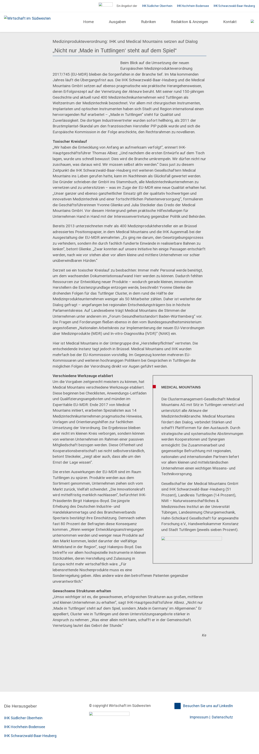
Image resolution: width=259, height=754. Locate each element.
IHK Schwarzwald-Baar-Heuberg (234, 5)
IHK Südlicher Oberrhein (157, 5)
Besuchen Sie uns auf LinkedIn (208, 706)
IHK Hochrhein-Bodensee (193, 5)
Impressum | (200, 717)
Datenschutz (222, 717)
